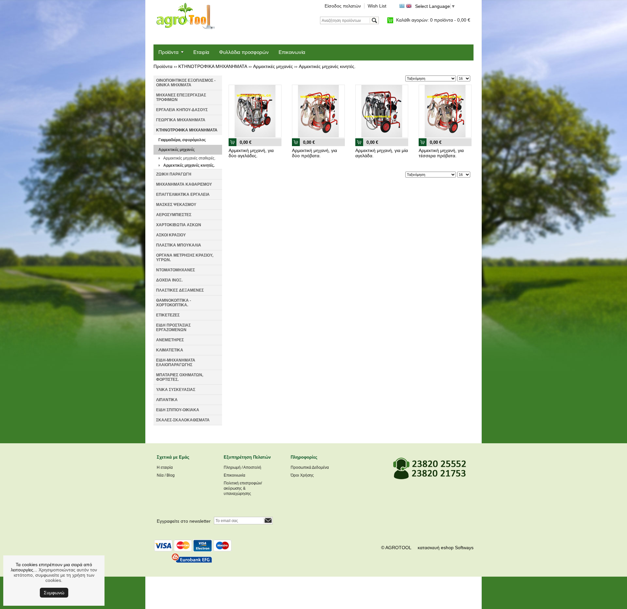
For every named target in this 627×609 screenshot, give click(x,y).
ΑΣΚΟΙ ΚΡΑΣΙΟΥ (171, 235)
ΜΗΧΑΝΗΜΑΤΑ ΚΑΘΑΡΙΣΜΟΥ (184, 184)
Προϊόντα (168, 52)
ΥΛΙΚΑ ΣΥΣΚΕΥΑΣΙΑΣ (175, 389)
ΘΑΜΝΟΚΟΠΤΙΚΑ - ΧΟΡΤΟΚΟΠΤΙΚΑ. (173, 302)
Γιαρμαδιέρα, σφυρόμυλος (182, 140)
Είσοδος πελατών (343, 5)
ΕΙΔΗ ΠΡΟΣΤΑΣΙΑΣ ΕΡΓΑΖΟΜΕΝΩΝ (173, 327)
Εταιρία (201, 52)
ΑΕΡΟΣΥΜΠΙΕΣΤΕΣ (173, 214)
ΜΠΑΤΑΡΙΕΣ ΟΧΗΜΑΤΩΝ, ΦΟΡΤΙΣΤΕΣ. (179, 377)
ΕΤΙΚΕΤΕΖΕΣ (168, 315)
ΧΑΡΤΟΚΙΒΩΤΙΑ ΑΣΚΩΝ (178, 225)
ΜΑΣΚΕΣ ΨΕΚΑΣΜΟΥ (176, 204)
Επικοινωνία (292, 52)
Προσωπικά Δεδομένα (310, 467)
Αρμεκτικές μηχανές (273, 66)
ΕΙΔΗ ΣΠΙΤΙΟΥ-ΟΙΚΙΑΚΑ (177, 410)
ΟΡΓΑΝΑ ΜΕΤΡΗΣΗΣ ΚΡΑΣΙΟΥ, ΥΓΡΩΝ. (184, 257)
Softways (464, 547)
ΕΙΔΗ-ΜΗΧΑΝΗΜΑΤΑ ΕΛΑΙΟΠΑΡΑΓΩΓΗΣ (175, 362)
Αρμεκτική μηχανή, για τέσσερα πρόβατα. (441, 153)
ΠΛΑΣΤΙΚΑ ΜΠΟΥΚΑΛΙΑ (178, 245)
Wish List (377, 5)
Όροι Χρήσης (302, 475)
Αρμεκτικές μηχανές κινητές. (327, 66)
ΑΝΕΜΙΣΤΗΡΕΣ (170, 340)
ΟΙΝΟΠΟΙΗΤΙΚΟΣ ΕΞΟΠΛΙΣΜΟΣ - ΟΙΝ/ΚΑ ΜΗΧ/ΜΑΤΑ (186, 82)
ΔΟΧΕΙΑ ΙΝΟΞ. (169, 280)
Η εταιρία (165, 467)
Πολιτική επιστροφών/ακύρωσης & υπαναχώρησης (243, 488)
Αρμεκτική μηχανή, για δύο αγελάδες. (251, 153)
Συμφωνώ (54, 592)
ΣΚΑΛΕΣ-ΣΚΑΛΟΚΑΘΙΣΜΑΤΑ (183, 420)
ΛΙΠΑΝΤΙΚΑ (167, 400)
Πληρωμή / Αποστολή (242, 467)
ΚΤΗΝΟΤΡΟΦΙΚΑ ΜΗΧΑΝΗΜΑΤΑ (212, 66)
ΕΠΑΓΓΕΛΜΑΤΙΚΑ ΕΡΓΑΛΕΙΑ (183, 194)
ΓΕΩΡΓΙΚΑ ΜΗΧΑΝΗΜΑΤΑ (180, 120)
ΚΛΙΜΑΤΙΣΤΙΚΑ (169, 350)
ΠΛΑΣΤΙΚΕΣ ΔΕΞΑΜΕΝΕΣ (180, 290)
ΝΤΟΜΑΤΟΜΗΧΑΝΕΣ (175, 270)
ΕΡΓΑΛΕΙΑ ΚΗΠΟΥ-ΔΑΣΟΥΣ (182, 110)
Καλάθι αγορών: (433, 20)
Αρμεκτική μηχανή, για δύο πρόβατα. (314, 153)
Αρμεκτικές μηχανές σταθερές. (189, 158)
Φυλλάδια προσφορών (244, 52)
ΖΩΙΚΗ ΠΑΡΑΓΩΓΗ (173, 174)
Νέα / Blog (166, 475)
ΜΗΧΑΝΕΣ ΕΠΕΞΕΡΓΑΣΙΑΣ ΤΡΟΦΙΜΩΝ (181, 97)
